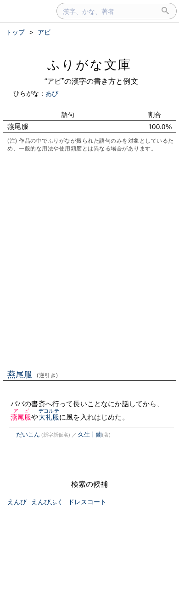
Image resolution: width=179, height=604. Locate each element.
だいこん (28, 434)
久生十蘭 (90, 434)
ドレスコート (87, 502)
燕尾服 (32, 374)
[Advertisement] (89, 260)
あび (51, 93)
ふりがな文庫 (89, 65)
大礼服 (49, 417)
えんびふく (47, 502)
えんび (17, 502)
